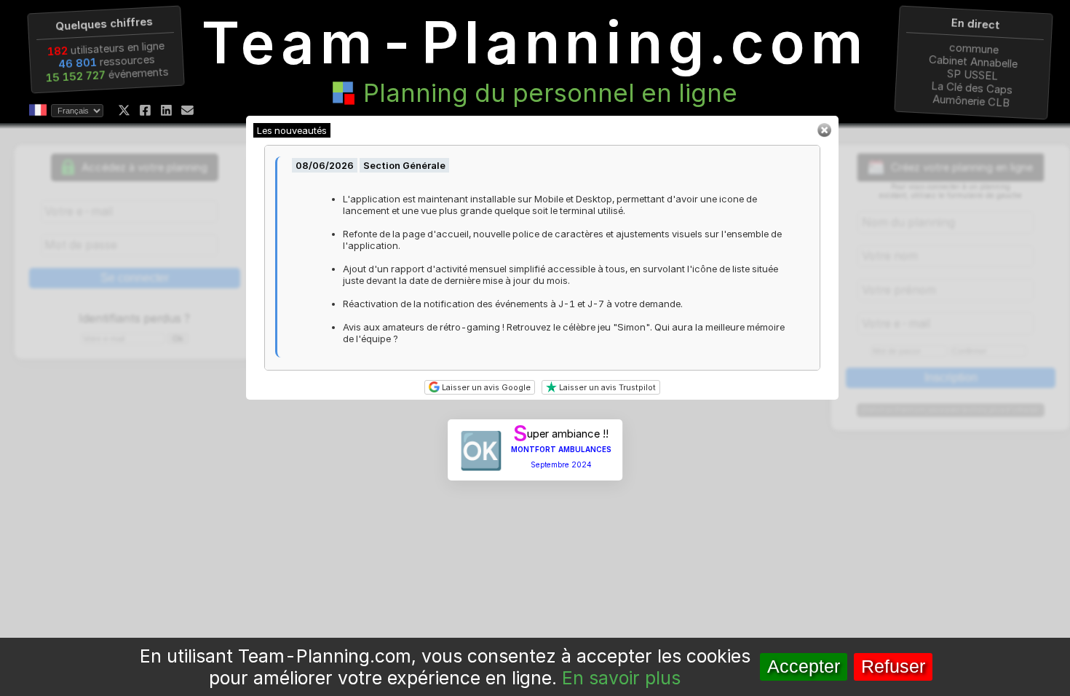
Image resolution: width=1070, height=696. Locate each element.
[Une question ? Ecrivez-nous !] (187, 110)
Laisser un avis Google (485, 387)
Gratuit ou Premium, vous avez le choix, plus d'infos (951, 410)
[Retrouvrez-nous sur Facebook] (145, 110)
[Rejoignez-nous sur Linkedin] (166, 110)
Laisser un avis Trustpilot (606, 387)
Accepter (803, 666)
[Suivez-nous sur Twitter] (124, 110)
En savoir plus (621, 678)
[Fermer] (824, 134)
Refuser (893, 666)
